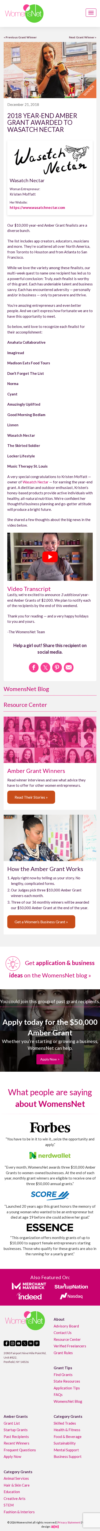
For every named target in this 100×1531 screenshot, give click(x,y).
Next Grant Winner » (82, 37)
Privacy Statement (69, 1522)
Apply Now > (50, 1059)
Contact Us (63, 1332)
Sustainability (65, 1443)
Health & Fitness (67, 1430)
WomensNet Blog (26, 688)
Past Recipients (16, 1436)
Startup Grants (16, 1430)
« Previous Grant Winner (20, 37)
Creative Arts (14, 1498)
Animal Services (16, 1478)
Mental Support (66, 1449)
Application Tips (67, 1388)
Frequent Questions (20, 1449)
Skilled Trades (65, 1423)
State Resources (67, 1381)
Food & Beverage (68, 1436)
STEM (9, 1505)
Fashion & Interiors (19, 1511)
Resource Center (25, 704)
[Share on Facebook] (34, 667)
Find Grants (63, 1374)
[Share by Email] (69, 667)
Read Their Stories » (31, 797)
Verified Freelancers (70, 1346)
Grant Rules (63, 1352)
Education (12, 1491)
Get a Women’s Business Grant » (41, 921)
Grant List (12, 1423)
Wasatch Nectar (36, 482)
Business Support (68, 1456)
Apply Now (12, 1456)
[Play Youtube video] (50, 557)
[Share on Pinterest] (57, 667)
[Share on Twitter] (45, 667)
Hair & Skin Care (17, 1485)
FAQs (58, 1394)
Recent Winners (16, 1443)
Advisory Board (66, 1326)
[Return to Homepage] (24, 13)
